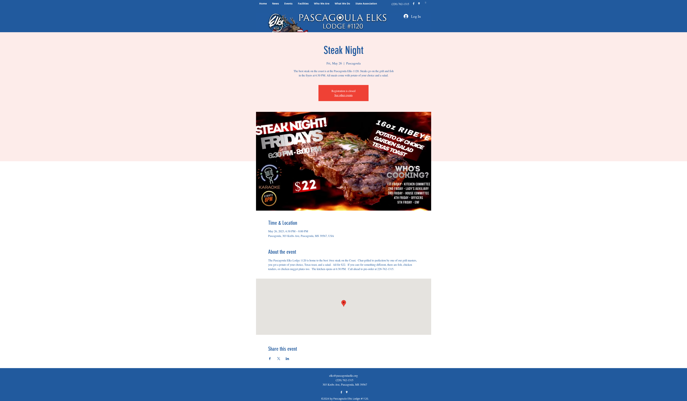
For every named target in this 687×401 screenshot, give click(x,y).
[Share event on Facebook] (270, 358)
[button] (275, 3)
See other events (343, 95)
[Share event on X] (278, 358)
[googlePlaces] (419, 3)
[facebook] (413, 3)
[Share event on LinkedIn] (287, 358)
